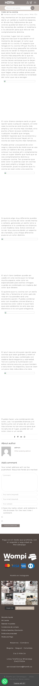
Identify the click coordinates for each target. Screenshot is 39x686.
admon (26, 14)
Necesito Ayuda (7, 617)
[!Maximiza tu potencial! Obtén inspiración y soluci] (32, 599)
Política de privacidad (9, 633)
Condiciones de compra (10, 627)
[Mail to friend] (21, 437)
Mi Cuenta (5, 620)
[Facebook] (15, 437)
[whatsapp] (24, 437)
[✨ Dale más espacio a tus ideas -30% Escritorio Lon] (7, 587)
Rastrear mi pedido (8, 624)
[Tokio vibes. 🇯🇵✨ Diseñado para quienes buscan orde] (7, 599)
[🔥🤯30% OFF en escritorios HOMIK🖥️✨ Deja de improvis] (19, 587)
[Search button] (32, 8)
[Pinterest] (18, 437)
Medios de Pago (7, 637)
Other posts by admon (22, 451)
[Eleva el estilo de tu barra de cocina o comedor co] (19, 599)
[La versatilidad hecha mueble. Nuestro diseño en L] (32, 587)
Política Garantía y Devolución (12, 630)
